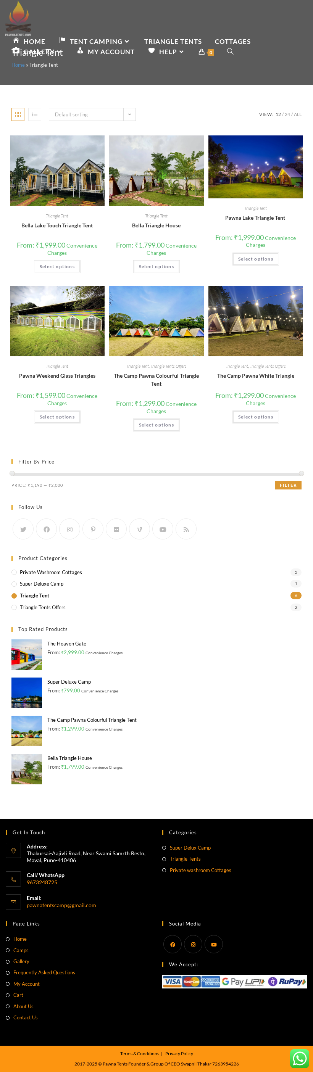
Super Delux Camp (190, 848)
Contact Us (25, 1017)
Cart (18, 995)
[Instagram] (69, 528)
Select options (57, 266)
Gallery (21, 961)
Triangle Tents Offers (168, 366)
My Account (26, 984)
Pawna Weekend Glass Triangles (57, 375)
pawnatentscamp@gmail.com (61, 905)
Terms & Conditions (139, 1053)
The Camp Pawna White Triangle (255, 375)
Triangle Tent (57, 216)
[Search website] (230, 52)
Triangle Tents (185, 859)
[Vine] (139, 528)
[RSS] (186, 528)
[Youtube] (162, 528)
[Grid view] (17, 114)
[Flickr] (116, 528)
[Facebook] (46, 528)
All (298, 114)
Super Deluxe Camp (41, 584)
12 (278, 114)
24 (287, 114)
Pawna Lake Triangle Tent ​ (255, 217)
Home (18, 65)
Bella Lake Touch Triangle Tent (57, 225)
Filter (288, 485)
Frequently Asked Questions (44, 972)
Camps (21, 950)
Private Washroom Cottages (51, 572)
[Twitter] (23, 528)
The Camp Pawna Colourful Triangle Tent (156, 379)
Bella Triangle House (156, 225)
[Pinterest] (92, 528)
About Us (23, 1006)
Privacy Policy (179, 1053)
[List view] (34, 114)
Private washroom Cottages (200, 870)
